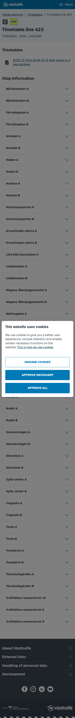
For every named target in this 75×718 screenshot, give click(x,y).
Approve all (38, 388)
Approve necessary (38, 375)
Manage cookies (38, 362)
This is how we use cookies (35, 347)
